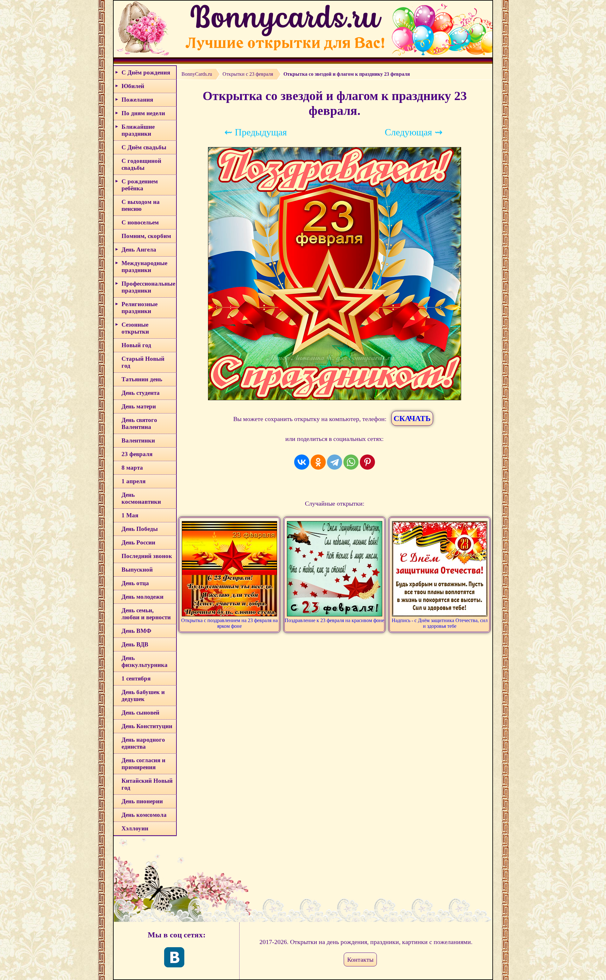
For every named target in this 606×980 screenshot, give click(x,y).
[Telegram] (334, 462)
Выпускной (137, 569)
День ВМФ (136, 630)
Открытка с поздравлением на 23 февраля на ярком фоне (229, 623)
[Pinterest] (367, 462)
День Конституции (147, 726)
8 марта (132, 467)
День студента (141, 392)
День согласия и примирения (143, 763)
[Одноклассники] (318, 462)
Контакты (360, 959)
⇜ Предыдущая (255, 132)
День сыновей (140, 712)
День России (138, 542)
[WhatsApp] (351, 462)
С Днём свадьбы (144, 147)
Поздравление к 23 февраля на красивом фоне (334, 620)
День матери (139, 406)
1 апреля (134, 481)
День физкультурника (145, 661)
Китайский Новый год (147, 784)
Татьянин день (142, 379)
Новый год (136, 345)
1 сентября (136, 678)
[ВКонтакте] (301, 462)
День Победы (140, 529)
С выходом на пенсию (141, 205)
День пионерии (142, 801)
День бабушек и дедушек (143, 695)
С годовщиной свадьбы (141, 164)
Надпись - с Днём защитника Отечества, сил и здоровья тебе (440, 623)
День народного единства (143, 743)
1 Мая (130, 515)
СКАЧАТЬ (412, 418)
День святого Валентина (139, 423)
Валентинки (138, 440)
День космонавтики (141, 498)
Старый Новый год (143, 362)
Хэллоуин (135, 828)
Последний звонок (147, 556)
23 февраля (137, 454)
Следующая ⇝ (414, 132)
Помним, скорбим (146, 236)
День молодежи (142, 596)
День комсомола (144, 814)
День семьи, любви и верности (146, 614)
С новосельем (140, 222)
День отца (135, 583)
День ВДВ (135, 644)
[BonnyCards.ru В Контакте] (174, 957)
